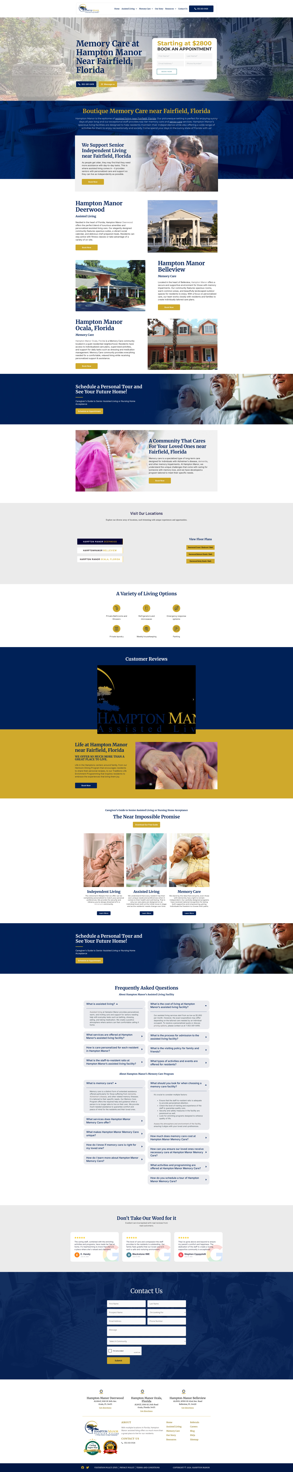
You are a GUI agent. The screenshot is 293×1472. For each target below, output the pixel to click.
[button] (99, 699)
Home (116, 9)
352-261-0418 (202, 9)
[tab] (100, 542)
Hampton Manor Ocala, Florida (90, 341)
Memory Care (145, 9)
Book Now (167, 71)
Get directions (105, 1408)
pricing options (160, 1025)
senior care (176, 121)
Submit (118, 1360)
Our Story (159, 9)
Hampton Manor (199, 282)
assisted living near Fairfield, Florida (135, 118)
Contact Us (182, 9)
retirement (98, 904)
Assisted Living (128, 9)
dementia (202, 461)
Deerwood (127, 222)
